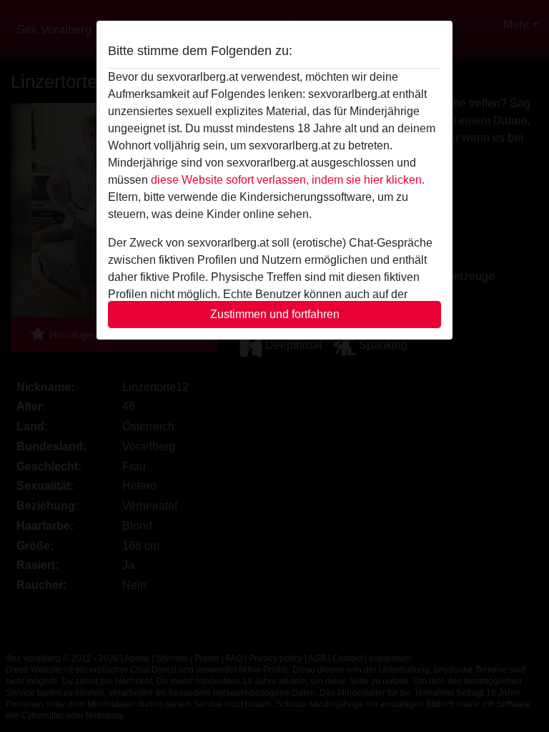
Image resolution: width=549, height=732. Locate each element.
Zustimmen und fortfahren (275, 314)
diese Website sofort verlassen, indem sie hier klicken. (288, 180)
